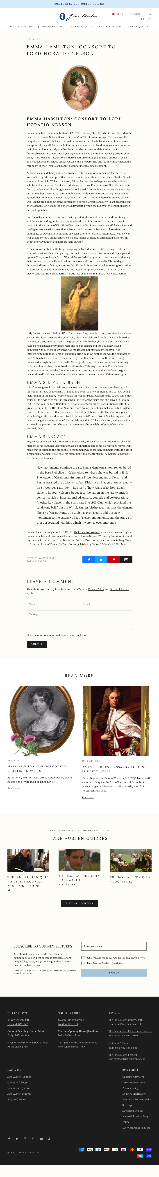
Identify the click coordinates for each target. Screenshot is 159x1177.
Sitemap (127, 1105)
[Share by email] (126, 559)
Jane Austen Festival (110, 27)
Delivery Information (134, 1093)
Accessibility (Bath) (133, 1110)
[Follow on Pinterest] (33, 1138)
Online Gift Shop (53, 27)
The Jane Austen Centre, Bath (126, 1019)
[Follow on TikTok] (49, 1138)
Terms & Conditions (133, 1082)
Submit (37, 644)
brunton (13, 760)
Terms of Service (119, 589)
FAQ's (125, 1122)
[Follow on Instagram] (25, 1138)
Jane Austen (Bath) (80, 27)
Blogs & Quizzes (138, 27)
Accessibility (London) (135, 1116)
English (135, 14)
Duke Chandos (91, 761)
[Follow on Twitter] (17, 1138)
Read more (13, 788)
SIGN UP (114, 972)
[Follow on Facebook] (9, 1138)
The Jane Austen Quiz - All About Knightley (79, 880)
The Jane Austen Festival (123, 1054)
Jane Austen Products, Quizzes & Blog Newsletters (116, 957)
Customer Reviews (133, 1076)
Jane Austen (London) (24, 27)
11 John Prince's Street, (71, 1019)
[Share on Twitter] (101, 559)
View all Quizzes (79, 903)
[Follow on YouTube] (41, 1138)
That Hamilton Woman (87, 532)
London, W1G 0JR (68, 1024)
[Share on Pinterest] (114, 559)
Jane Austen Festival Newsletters (106, 963)
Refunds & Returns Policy (137, 1099)
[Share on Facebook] (89, 559)
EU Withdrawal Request (136, 1127)
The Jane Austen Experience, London (130, 1031)
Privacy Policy (96, 589)
